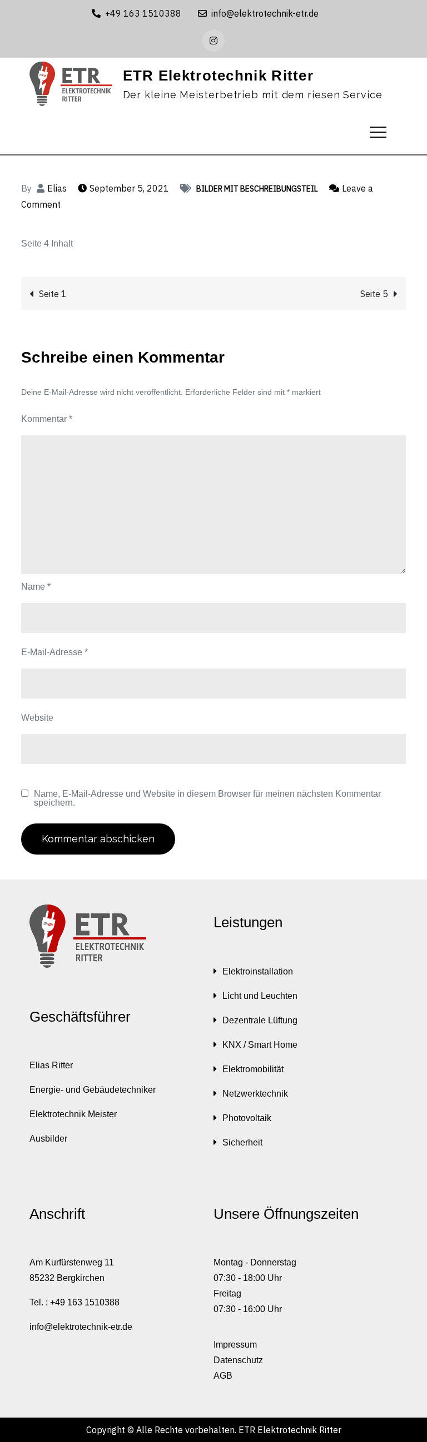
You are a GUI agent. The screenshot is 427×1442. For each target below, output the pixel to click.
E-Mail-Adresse (54, 652)
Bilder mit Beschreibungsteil (257, 189)
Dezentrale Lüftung (259, 1020)
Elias (57, 188)
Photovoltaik (246, 1118)
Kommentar (46, 419)
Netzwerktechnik (255, 1093)
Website (37, 717)
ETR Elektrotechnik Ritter (218, 75)
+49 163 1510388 (143, 13)
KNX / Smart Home (259, 1044)
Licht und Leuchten (259, 996)
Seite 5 (374, 293)
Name (36, 586)
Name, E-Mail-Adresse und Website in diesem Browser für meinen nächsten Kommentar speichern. (207, 798)
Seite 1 (53, 293)
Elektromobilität (253, 1069)
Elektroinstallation (257, 971)
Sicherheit (242, 1142)
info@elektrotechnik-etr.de (265, 13)
